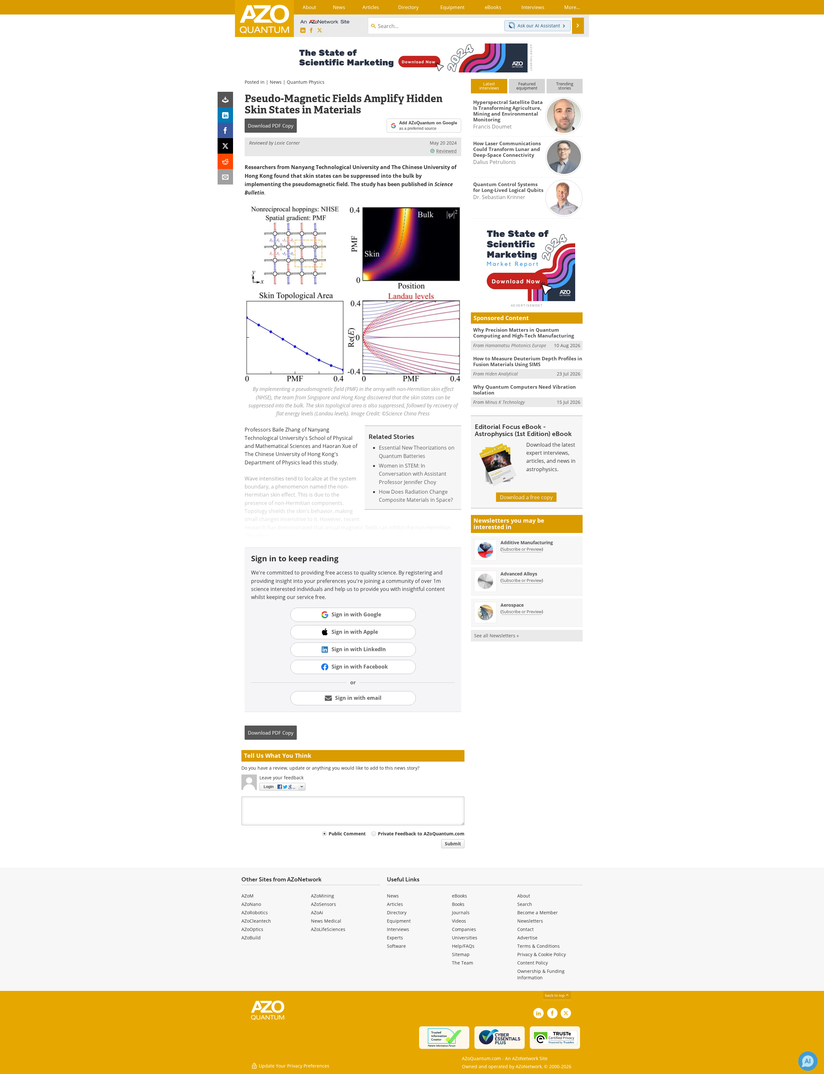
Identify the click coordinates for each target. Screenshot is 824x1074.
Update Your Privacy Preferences (293, 1066)
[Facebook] (225, 130)
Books (458, 904)
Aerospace (512, 605)
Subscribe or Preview (522, 549)
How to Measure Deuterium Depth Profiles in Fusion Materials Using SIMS (527, 361)
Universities (464, 938)
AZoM (247, 896)
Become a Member (537, 912)
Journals (461, 912)
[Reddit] (225, 161)
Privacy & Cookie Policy (541, 954)
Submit (453, 844)
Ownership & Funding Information (541, 974)
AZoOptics (252, 929)
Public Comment (347, 834)
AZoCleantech (256, 921)
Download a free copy (526, 497)
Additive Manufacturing (527, 542)
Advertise (527, 938)
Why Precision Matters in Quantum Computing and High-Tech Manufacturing (523, 333)
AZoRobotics (254, 912)
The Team (462, 963)
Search (524, 904)
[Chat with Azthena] (808, 1061)
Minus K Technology (505, 402)
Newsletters (530, 921)
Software (396, 946)
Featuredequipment (527, 86)
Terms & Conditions (538, 946)
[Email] (225, 177)
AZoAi (317, 912)
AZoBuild (251, 938)
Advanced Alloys (519, 574)
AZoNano (251, 904)
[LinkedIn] (225, 115)
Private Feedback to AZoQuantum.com (421, 834)
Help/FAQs (463, 946)
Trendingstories (564, 86)
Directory (397, 912)
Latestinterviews (489, 86)
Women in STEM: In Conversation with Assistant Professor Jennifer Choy (412, 473)
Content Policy (532, 963)
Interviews (398, 929)
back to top (555, 995)
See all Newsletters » (496, 635)
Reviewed (446, 151)
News (276, 82)
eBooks (459, 896)
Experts (395, 938)
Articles (395, 904)
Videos (459, 921)
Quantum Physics (305, 82)
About (523, 896)
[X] (225, 146)
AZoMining (322, 896)
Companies (464, 929)
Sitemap (461, 954)
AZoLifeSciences (328, 929)
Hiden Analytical (501, 374)
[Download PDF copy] (225, 99)
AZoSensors (323, 904)
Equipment (399, 921)
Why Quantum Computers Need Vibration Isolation (524, 390)
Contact (525, 929)
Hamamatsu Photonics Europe (515, 345)
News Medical (326, 921)
